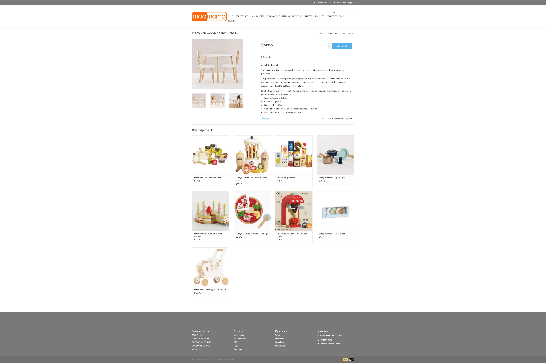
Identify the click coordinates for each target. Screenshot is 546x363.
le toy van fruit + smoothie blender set (251, 179)
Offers (236, 342)
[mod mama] (209, 16)
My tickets (279, 342)
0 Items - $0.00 (324, 2)
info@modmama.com (330, 343)
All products (239, 335)
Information (266, 57)
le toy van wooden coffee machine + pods (293, 235)
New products (240, 338)
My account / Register (345, 2)
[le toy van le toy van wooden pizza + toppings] (252, 210)
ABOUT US (197, 335)
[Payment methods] (345, 359)
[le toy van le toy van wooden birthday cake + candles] (210, 210)
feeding (286, 16)
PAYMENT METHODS (201, 338)
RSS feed (238, 349)
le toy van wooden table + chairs (339, 33)
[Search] (332, 12)
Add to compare (341, 119)
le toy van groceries (286, 177)
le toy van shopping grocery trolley (210, 289)
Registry (232, 21)
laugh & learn (257, 16)
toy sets (319, 16)
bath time (297, 16)
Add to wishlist (327, 119)
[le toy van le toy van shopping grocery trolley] (210, 267)
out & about (273, 16)
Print (350, 119)
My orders (279, 338)
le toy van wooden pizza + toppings (252, 233)
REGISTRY (196, 349)
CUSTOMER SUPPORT (202, 345)
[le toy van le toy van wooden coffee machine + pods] (294, 210)
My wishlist (280, 345)
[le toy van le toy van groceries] (294, 155)
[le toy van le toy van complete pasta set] (210, 155)
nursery (308, 16)
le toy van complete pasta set (207, 177)
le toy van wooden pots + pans (333, 177)
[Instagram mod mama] (278, 318)
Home (230, 16)
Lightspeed (230, 359)
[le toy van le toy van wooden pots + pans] (335, 155)
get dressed (241, 16)
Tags (236, 345)
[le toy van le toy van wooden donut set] (335, 210)
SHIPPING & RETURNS (201, 342)
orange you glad (335, 16)
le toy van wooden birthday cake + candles (209, 235)
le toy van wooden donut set (332, 233)
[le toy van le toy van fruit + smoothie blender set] (252, 155)
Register (278, 335)
